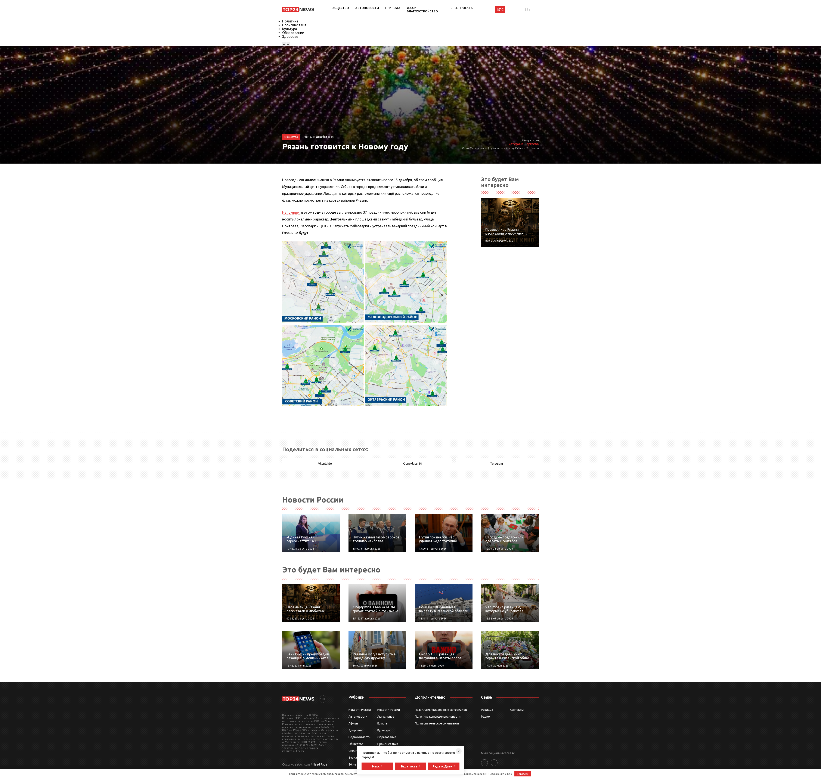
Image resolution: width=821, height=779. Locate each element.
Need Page (320, 764)
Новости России (388, 709)
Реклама (487, 709)
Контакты (517, 709)
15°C (500, 10)
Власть (382, 723)
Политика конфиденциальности (438, 716)
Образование (293, 33)
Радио (485, 716)
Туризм (353, 757)
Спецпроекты (461, 8)
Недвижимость (359, 737)
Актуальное (385, 716)
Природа (392, 8)
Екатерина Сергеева (523, 144)
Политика (290, 21)
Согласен (523, 773)
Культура (289, 29)
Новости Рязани (359, 709)
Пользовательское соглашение (437, 723)
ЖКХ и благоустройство (422, 9)
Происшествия (294, 25)
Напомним (291, 212)
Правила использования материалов (441, 709)
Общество (340, 8)
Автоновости (367, 8)
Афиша (353, 723)
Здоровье (290, 36)
